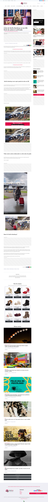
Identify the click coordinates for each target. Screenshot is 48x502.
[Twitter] (40, 0)
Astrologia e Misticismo (7, 344)
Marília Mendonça (11, 31)
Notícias (5, 26)
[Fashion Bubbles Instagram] (17, 124)
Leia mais (6, 349)
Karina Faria (7, 43)
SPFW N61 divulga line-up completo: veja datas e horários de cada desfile (17, 469)
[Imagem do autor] (4, 43)
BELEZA (29, 486)
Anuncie (6, 0)
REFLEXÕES (36, 486)
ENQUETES (15, 486)
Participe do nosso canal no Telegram (17, 64)
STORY (39, 486)
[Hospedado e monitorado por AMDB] (24, 501)
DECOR (33, 486)
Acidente (6, 31)
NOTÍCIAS (18, 486)
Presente (15, 31)
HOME (9, 486)
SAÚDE (31, 486)
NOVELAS (24, 486)
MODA (27, 486)
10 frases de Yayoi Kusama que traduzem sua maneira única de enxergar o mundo (16, 371)
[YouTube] (43, 0)
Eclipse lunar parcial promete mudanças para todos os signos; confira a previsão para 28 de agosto (16, 346)
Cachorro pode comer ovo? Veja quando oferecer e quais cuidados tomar (17, 420)
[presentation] (17, 335)
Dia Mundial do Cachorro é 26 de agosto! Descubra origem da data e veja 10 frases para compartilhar (17, 444)
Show (17, 31)
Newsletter (12, 0)
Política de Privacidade (23, 498)
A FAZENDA (11, 486)
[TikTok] (44, 0)
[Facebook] (39, 0)
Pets (5, 418)
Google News (9, 0)
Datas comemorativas (7, 393)
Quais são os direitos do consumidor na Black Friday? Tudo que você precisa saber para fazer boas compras (38, 46)
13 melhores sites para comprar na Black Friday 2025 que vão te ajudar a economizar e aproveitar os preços (38, 57)
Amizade (8, 31)
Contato (14, 0)
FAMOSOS (21, 486)
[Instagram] (42, 0)
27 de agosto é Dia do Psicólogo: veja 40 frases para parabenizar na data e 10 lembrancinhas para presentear (17, 395)
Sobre (4, 0)
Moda (5, 467)
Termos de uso (26, 498)
